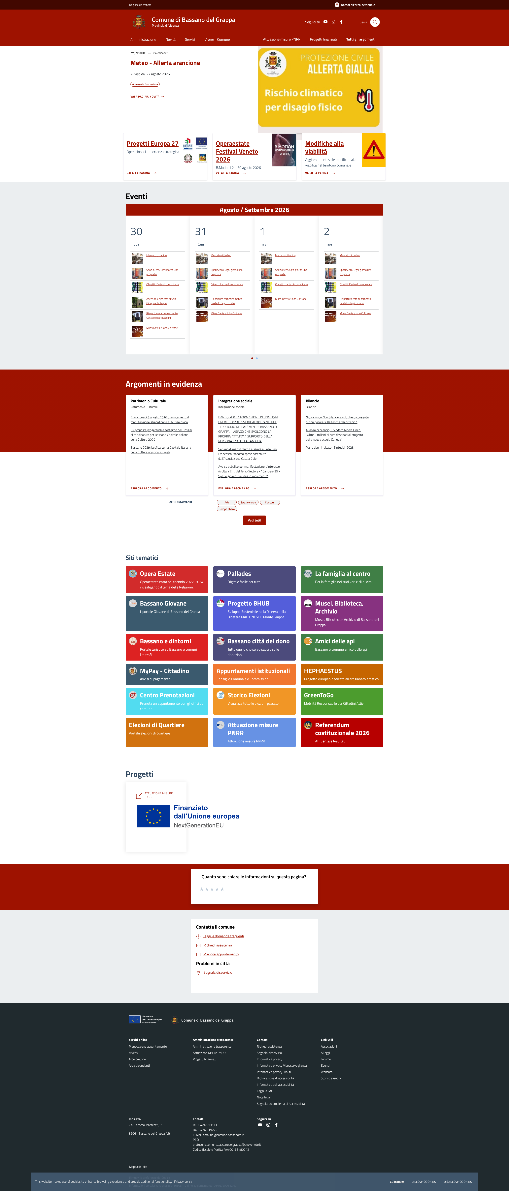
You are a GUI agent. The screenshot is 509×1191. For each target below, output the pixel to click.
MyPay (133, 1052)
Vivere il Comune (217, 39)
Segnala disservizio (269, 1052)
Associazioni (329, 1046)
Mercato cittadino (156, 255)
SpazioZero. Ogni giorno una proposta (162, 272)
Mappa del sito (138, 1166)
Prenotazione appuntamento (148, 1046)
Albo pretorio (137, 1059)
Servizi (190, 39)
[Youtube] (324, 22)
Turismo (326, 1059)
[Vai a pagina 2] (257, 358)
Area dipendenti (139, 1065)
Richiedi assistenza (269, 1046)
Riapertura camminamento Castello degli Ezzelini (162, 315)
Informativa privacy (269, 1059)
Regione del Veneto (140, 5)
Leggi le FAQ (265, 1090)
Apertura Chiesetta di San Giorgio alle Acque (161, 301)
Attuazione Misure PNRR (209, 1052)
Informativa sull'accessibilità (275, 1084)
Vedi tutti (254, 520)
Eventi (325, 1065)
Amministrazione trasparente (212, 1046)
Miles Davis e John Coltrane (162, 328)
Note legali (264, 1097)
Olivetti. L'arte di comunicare (162, 284)
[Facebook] (340, 22)
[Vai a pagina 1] (252, 358)
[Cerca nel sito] (375, 22)
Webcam (326, 1071)
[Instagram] (332, 22)
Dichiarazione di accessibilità (275, 1078)
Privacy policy (183, 1181)
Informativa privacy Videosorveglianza (282, 1065)
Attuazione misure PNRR (281, 39)
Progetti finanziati (323, 39)
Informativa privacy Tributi (274, 1071)
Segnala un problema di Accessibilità (281, 1103)
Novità (171, 39)
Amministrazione (143, 39)
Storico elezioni (331, 1078)
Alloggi (325, 1052)
